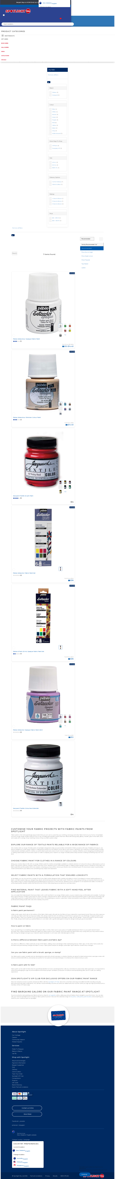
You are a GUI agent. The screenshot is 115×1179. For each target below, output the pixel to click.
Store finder (28, 1114)
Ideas (3, 51)
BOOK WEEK (4, 43)
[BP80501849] (13, 804)
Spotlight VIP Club (53, 982)
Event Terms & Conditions (20, 1087)
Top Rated (84, 264)
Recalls (55, 1176)
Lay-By (14, 1053)
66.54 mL (55, 167)
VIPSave (55, 145)
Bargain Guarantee (18, 1065)
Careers (14, 1037)
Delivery (14, 1069)
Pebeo (55, 92)
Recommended (86, 248)
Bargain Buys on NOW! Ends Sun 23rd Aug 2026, (31, 2)
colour (52, 105)
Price (51, 213)
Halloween (5, 47)
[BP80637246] (13, 726)
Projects (14, 1080)
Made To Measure (18, 1049)
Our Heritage (16, 1035)
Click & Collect (57, 184)
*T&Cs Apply (51, 2)
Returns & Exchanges (18, 1060)
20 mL (55, 165)
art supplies (52, 995)
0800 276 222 (64, 1176)
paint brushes (88, 996)
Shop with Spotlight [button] (20, 1057)
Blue (54, 109)
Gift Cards (4, 39)
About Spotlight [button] (19, 1032)
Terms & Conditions (36, 1176)
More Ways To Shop (56, 141)
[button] (21, 1139)
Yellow (55, 125)
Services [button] (15, 1046)
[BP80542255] (13, 648)
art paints (73, 996)
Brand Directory (17, 1085)
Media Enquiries (17, 1042)
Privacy (47, 1176)
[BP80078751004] (13, 335)
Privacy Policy (83, 1171)
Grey (54, 130)
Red (54, 122)
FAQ (13, 1067)
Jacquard (55, 95)
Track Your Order (17, 1074)
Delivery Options (55, 177)
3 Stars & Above (57, 201)
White (55, 112)
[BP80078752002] (13, 414)
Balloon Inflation (17, 1051)
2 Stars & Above (57, 204)
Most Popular (85, 260)
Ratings (52, 194)
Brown (55, 114)
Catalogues (5, 55)
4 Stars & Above (57, 198)
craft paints (80, 996)
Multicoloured (57, 133)
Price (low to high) (87, 252)
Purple (55, 120)
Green (55, 117)
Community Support (18, 1039)
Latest (83, 267)
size (51, 158)
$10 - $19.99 (56, 218)
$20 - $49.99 (56, 220)
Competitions (16, 1078)
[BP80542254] (13, 569)
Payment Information (19, 1063)
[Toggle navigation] (4, 15)
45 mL (55, 162)
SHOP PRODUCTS (9, 35)
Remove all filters (53, 75)
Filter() (14, 253)
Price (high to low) (87, 256)
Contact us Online (28, 1108)
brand (51, 88)
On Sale (3, 59)
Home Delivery (57, 181)
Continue (84, 1174)
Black (54, 128)
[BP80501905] (13, 492)
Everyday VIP (57, 148)
